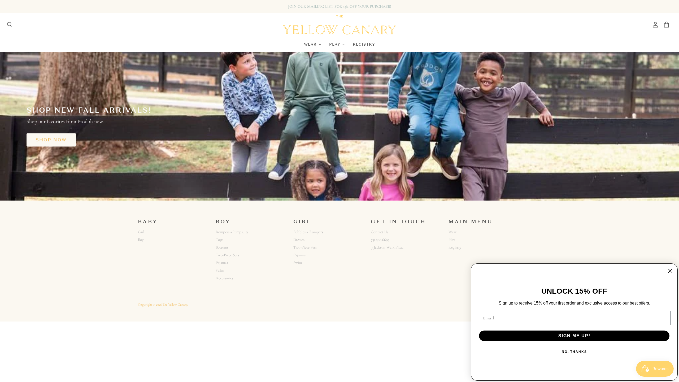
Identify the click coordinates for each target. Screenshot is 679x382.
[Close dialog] (670, 271)
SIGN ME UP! (574, 335)
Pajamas (222, 262)
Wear (311, 44)
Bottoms (222, 247)
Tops (219, 239)
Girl (141, 231)
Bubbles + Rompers (308, 231)
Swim (220, 270)
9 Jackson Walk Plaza (387, 247)
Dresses (298, 239)
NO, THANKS (574, 352)
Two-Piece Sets (227, 255)
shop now (51, 140)
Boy (141, 239)
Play (335, 44)
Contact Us (379, 231)
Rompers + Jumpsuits (232, 231)
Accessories (224, 278)
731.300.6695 (380, 239)
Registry (364, 44)
